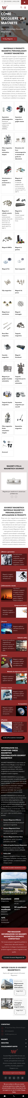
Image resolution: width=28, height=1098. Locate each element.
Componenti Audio (20, 605)
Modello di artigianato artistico (16, 671)
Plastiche (4, 720)
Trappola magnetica (18, 334)
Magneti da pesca (18, 291)
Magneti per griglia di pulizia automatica (7, 379)
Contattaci (5, 1024)
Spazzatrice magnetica (18, 427)
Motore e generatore (8, 552)
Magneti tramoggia (18, 313)
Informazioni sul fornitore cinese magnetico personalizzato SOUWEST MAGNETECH (13, 753)
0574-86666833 (9, 1031)
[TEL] (14, 1096)
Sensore (4, 621)
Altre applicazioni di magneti (13, 738)
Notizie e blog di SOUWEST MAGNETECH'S (14, 969)
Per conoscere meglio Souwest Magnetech (14, 1072)
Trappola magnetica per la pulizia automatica (20, 380)
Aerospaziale (22, 704)
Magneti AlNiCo (7, 247)
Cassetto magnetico (5, 356)
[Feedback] (23, 1096)
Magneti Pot (5, 269)
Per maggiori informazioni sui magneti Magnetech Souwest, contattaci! (14, 935)
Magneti (4, 1039)
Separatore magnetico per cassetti (19, 405)
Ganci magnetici (20, 269)
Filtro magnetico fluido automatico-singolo (7, 430)
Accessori (5, 452)
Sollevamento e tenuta (9, 585)
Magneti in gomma (18, 248)
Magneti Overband (18, 356)
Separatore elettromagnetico (7, 118)
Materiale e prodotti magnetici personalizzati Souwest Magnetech (14, 51)
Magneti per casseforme (6, 313)
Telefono (4, 655)
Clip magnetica (6, 290)
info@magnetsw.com (11, 1034)
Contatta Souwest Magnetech (14, 957)
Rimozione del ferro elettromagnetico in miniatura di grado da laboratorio (20, 153)
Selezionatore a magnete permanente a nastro (6, 182)
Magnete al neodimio (18, 179)
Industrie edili (22, 637)
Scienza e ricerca (7, 687)
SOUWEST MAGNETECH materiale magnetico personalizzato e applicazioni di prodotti (14, 511)
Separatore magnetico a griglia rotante (19, 119)
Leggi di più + (19, 992)
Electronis (23, 569)
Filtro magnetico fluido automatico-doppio (7, 151)
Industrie (5, 1043)
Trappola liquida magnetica (7, 403)
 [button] (12, 496)
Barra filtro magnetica (5, 334)
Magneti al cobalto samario (7, 212)
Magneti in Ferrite (18, 212)
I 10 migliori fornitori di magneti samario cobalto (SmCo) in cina (19, 1005)
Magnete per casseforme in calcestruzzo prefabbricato (14, 492)
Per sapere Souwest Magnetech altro (13, 867)
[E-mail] (4, 1096)
